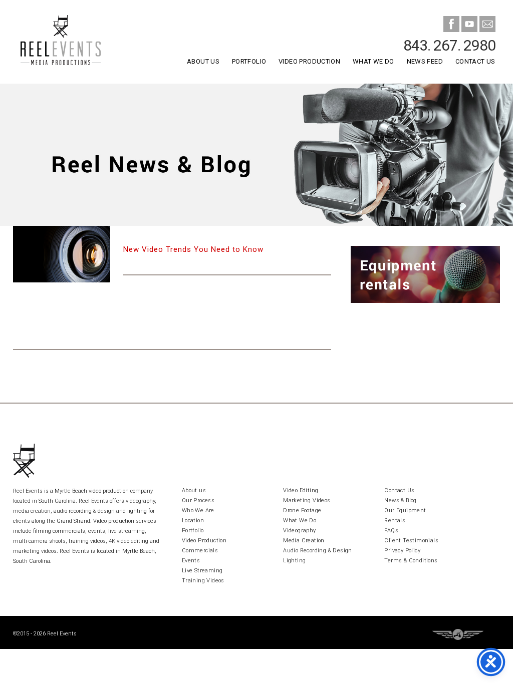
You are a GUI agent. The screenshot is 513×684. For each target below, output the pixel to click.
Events (191, 560)
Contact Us (475, 61)
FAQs (391, 530)
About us (194, 490)
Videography (299, 530)
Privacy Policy (402, 550)
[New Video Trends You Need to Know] (62, 254)
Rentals (394, 520)
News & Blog (400, 500)
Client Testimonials (411, 540)
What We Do (373, 61)
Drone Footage (302, 510)
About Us (203, 61)
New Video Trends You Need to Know (193, 249)
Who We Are (198, 510)
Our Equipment (405, 510)
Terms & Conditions (410, 560)
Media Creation (304, 540)
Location (193, 520)
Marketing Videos (306, 500)
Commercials (200, 550)
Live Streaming (202, 570)
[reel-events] (74, 42)
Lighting (294, 560)
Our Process (198, 500)
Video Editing (300, 490)
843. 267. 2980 (449, 45)
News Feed (425, 61)
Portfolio (249, 61)
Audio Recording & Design (317, 550)
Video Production (309, 61)
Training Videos (203, 580)
